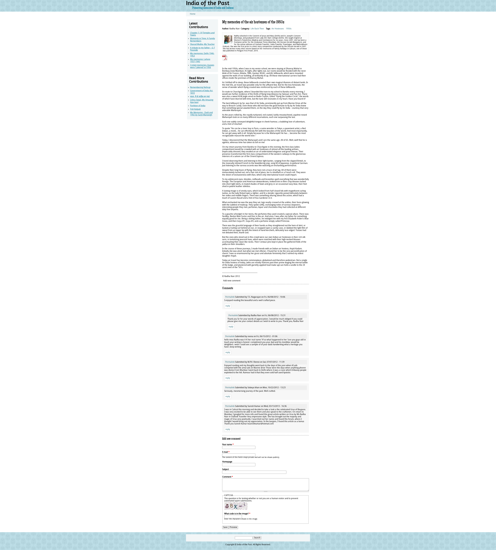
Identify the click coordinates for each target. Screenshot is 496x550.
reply (227, 306)
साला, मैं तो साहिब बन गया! (200, 97)
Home (192, 14)
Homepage (227, 462)
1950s (288, 29)
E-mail (226, 452)
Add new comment (231, 281)
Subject (225, 469)
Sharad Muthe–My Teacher (202, 44)
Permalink (230, 297)
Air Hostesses (278, 29)
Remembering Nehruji (200, 87)
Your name (228, 445)
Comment (227, 477)
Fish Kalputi (195, 109)
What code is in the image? (237, 514)
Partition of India (197, 106)
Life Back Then (257, 29)
